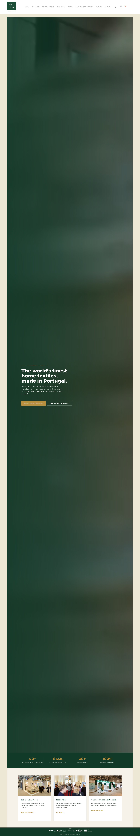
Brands (27, 6)
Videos (70, 6)
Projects (99, 6)
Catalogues (35, 6)
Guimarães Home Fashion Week (84, 6)
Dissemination (61, 6)
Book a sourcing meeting (33, 403)
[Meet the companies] (34, 798)
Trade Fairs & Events (48, 6)
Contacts (107, 6)
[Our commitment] (105, 798)
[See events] (70, 798)
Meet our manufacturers (59, 403)
